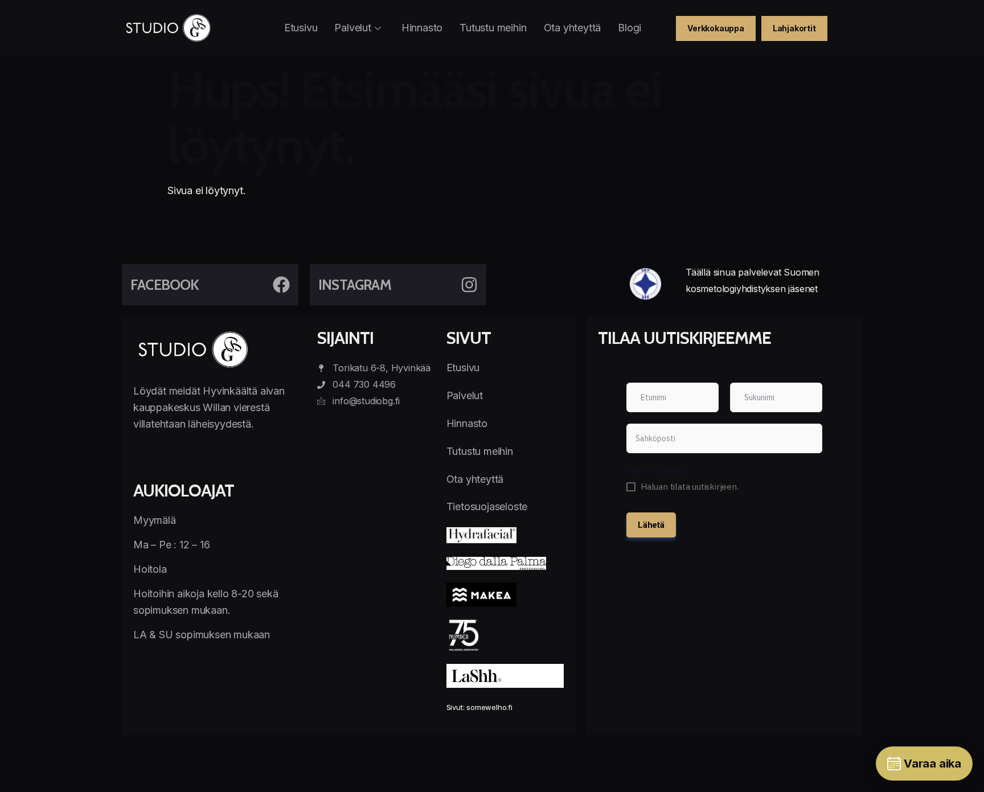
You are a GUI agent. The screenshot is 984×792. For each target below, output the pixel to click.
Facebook (164, 284)
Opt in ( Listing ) (657, 470)
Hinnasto (421, 28)
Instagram (354, 284)
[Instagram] (469, 284)
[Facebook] (281, 284)
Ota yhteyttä (572, 28)
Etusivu (301, 28)
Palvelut (352, 28)
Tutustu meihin (493, 28)
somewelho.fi (489, 707)
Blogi (629, 28)
